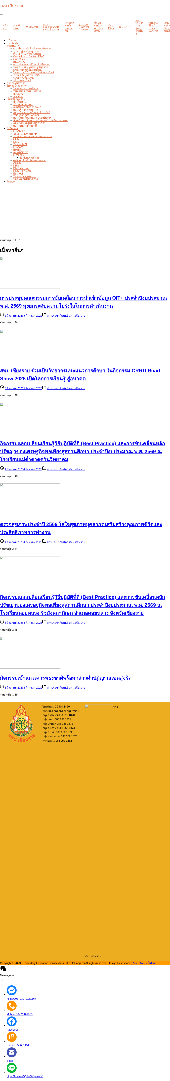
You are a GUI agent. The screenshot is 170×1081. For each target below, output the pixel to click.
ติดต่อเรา (12, 181)
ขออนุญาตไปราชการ (25, 179)
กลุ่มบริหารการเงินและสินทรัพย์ (31, 112)
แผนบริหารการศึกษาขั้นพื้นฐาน (139, 27)
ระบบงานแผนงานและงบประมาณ (32, 136)
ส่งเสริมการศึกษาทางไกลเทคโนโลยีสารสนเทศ (40, 120)
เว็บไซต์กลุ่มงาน (16, 99)
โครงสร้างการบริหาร (25, 88)
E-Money (18, 155)
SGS (16, 139)
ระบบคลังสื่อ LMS (23, 77)
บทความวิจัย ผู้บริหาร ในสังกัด (153, 26)
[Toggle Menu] (1, 14)
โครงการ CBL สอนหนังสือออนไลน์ (33, 72)
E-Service (12, 128)
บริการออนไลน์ (22, 80)
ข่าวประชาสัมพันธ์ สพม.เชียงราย (51, 27)
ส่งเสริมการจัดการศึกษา (27, 107)
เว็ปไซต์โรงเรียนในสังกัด (84, 27)
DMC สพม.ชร (21, 168)
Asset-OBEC (20, 152)
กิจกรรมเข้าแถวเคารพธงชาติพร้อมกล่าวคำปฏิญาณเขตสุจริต (65, 678)
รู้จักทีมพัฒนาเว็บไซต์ (143, 963)
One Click (111, 27)
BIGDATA (124, 26)
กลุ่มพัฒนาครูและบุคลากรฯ (29, 123)
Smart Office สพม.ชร (25, 133)
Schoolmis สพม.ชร (24, 176)
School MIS (20, 144)
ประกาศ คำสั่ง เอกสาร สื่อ (69, 26)
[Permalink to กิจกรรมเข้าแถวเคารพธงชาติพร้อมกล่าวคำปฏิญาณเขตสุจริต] (30, 667)
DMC (16, 141)
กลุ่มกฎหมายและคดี (25, 125)
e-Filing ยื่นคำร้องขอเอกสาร (29, 160)
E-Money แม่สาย (29, 157)
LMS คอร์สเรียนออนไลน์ (27, 69)
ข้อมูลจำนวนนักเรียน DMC (98, 26)
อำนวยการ (19, 101)
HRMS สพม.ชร (22, 171)
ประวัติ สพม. (16, 27)
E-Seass (18, 147)
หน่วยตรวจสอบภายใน (26, 115)
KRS (16, 165)
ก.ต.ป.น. (18, 96)
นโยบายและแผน (23, 104)
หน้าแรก (5, 27)
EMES (17, 149)
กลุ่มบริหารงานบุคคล (25, 109)
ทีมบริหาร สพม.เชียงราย (27, 91)
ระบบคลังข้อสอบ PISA (26, 75)
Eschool (18, 173)
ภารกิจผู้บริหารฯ (16, 83)
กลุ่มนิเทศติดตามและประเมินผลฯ (32, 117)
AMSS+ (17, 163)
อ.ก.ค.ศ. (18, 93)
